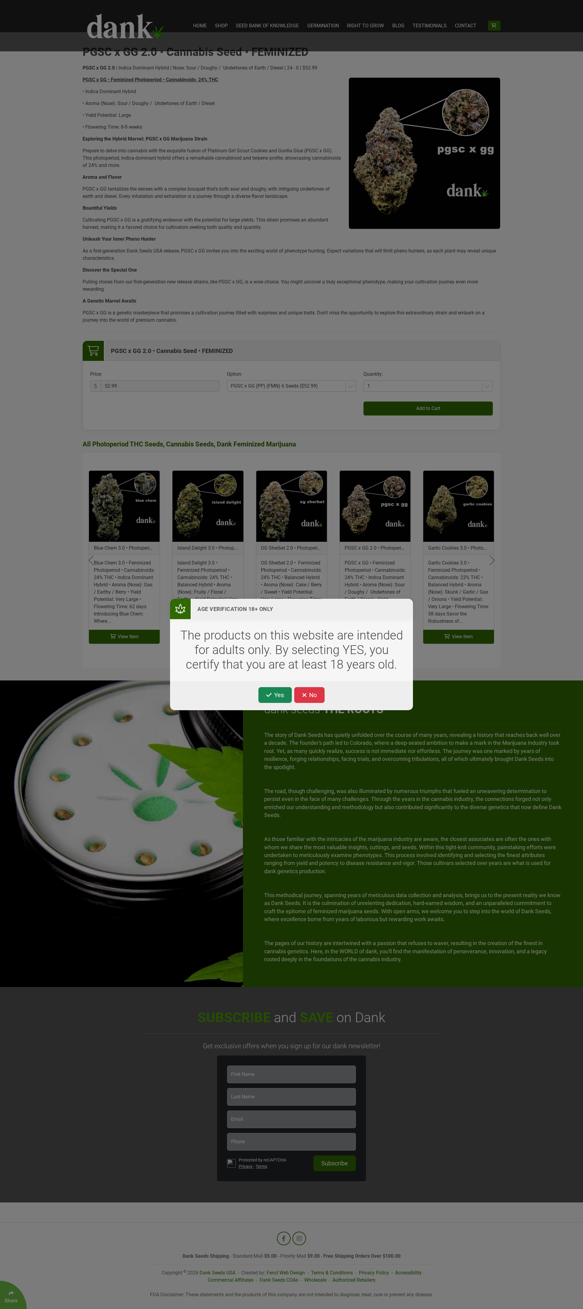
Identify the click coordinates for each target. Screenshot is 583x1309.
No (312, 695)
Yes (278, 695)
